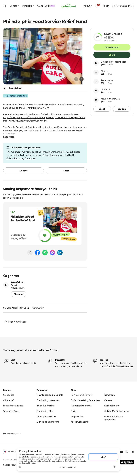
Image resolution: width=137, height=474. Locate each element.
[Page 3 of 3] (12, 80)
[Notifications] (96, 6)
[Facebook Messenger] (52, 253)
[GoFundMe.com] (69, 5)
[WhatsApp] (45, 253)
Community (38, 308)
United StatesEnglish (17, 452)
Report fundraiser (17, 322)
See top (122, 109)
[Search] (4, 6)
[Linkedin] (60, 253)
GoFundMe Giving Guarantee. (21, 158)
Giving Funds (45, 6)
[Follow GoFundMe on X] (127, 452)
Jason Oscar (107, 80)
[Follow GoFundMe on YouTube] (121, 452)
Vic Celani (105, 89)
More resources (11, 433)
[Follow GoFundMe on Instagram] (132, 452)
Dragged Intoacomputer (113, 62)
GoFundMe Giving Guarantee (118, 366)
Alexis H (105, 71)
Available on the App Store (127, 462)
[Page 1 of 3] (8, 80)
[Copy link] (30, 253)
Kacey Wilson (17, 282)
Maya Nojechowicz (110, 98)
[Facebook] (37, 253)
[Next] (81, 79)
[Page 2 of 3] (10, 80)
